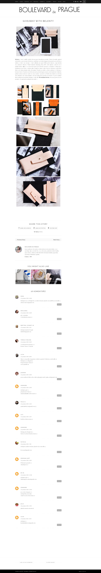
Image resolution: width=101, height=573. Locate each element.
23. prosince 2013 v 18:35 (26, 342)
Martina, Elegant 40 (27, 325)
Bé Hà (22, 473)
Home (16, 1)
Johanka (23, 372)
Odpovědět (59, 304)
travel (54, 1)
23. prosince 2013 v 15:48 (26, 298)
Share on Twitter (40, 228)
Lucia (22, 354)
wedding (36, 1)
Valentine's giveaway (23, 281)
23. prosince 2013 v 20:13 (26, 387)
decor (59, 1)
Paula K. (23, 401)
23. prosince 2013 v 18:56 (26, 374)
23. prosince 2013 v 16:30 (26, 313)
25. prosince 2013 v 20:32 (26, 489)
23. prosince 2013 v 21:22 (26, 404)
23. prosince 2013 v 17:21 (26, 327)
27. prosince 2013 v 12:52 (26, 518)
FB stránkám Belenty (44, 77)
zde (24, 66)
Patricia (23, 442)
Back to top (82, 571)
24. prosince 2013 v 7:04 (26, 444)
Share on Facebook (25, 228)
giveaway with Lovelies (36, 282)
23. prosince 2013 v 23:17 (26, 416)
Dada (22, 296)
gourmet (48, 1)
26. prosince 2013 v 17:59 (26, 506)
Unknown (24, 385)
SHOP (64, 1)
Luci (22, 414)
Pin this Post (53, 228)
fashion (26, 1)
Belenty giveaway (53, 281)
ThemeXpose (26, 571)
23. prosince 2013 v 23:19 (26, 429)
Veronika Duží (25, 458)
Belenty (17, 59)
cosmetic (42, 1)
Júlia (22, 503)
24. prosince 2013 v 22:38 (26, 475)
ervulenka (24, 310)
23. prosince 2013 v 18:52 (26, 356)
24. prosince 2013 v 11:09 (26, 460)
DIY (31, 1)
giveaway (40, 231)
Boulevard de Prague (32, 246)
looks (21, 1)
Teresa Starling (26, 340)
